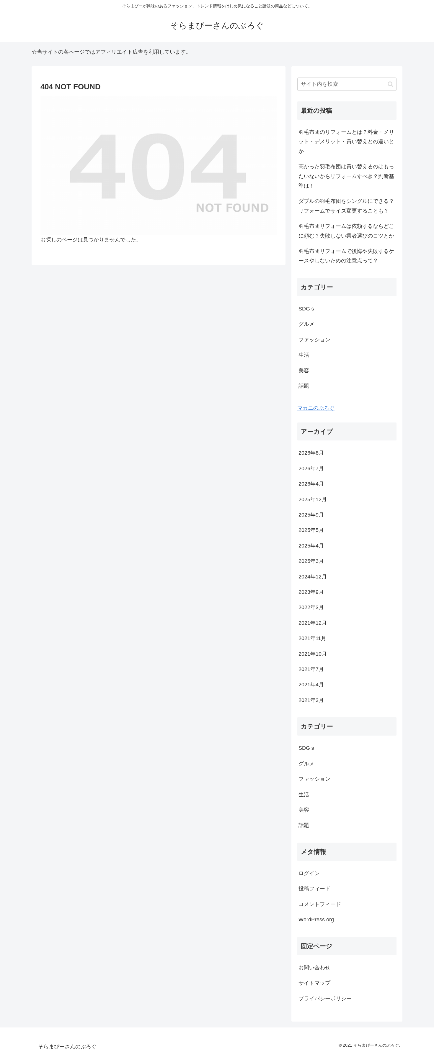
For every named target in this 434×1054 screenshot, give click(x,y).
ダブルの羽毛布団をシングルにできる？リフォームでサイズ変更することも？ (346, 205)
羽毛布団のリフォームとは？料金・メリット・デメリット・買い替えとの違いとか (346, 141)
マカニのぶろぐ (316, 408)
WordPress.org (316, 920)
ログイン (309, 873)
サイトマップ (314, 983)
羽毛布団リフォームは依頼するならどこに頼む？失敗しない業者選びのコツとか (346, 231)
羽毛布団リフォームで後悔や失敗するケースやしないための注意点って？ (346, 256)
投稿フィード (314, 889)
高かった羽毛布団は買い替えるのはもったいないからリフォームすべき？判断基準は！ (346, 176)
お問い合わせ (314, 968)
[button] (390, 84)
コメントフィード (319, 904)
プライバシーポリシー (325, 999)
